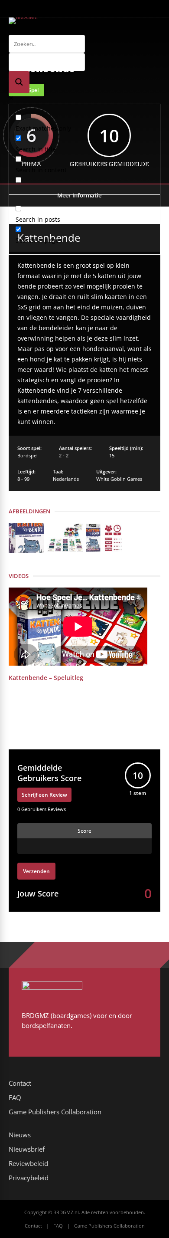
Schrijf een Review (44, 794)
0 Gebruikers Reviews (41, 809)
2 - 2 (63, 455)
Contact (20, 1083)
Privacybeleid (29, 1177)
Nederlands (66, 479)
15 (111, 455)
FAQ (15, 1097)
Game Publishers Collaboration (55, 1111)
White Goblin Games (119, 479)
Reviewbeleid (28, 1163)
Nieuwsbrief (27, 1149)
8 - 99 (23, 479)
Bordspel (27, 455)
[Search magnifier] (19, 82)
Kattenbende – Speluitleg (46, 677)
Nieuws (20, 1134)
